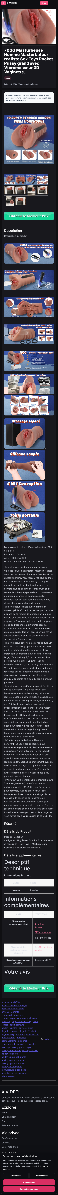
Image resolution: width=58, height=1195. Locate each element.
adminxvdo (50, 1039)
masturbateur (8, 1037)
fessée (5, 1024)
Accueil (5, 1112)
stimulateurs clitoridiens (14, 1069)
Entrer (44, 3)
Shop (8, 78)
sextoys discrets (10, 1053)
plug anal (22, 1040)
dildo (35, 1021)
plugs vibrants (9, 1044)
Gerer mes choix (10, 1146)
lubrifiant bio (32, 1034)
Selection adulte (10, 1125)
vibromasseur (8, 1076)
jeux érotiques (25, 1028)
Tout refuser (16, 1175)
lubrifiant (20, 1034)
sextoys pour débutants (14, 1057)
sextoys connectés (11, 1050)
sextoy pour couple (21, 1047)
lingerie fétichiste (28, 1031)
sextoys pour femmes (13, 1060)
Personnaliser (42, 1175)
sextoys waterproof (12, 1066)
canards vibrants (28, 1018)
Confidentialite (9, 1138)
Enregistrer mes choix (29, 1189)
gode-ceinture (17, 1024)
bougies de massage (12, 1015)
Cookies (6, 1142)
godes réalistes (9, 1028)
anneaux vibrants (10, 1011)
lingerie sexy (8, 1034)
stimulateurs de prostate (14, 1073)
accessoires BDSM (11, 1002)
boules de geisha (10, 1018)
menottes (21, 1037)
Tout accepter (29, 1182)
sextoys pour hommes (13, 1063)
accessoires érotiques (13, 1008)
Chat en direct (9, 1116)
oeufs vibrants (9, 1040)
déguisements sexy (21, 1021)
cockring (6, 1021)
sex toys (6, 1047)
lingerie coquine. (10, 1031)
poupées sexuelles (26, 1044)
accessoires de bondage (14, 1005)
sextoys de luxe (30, 1050)
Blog (4, 1121)
